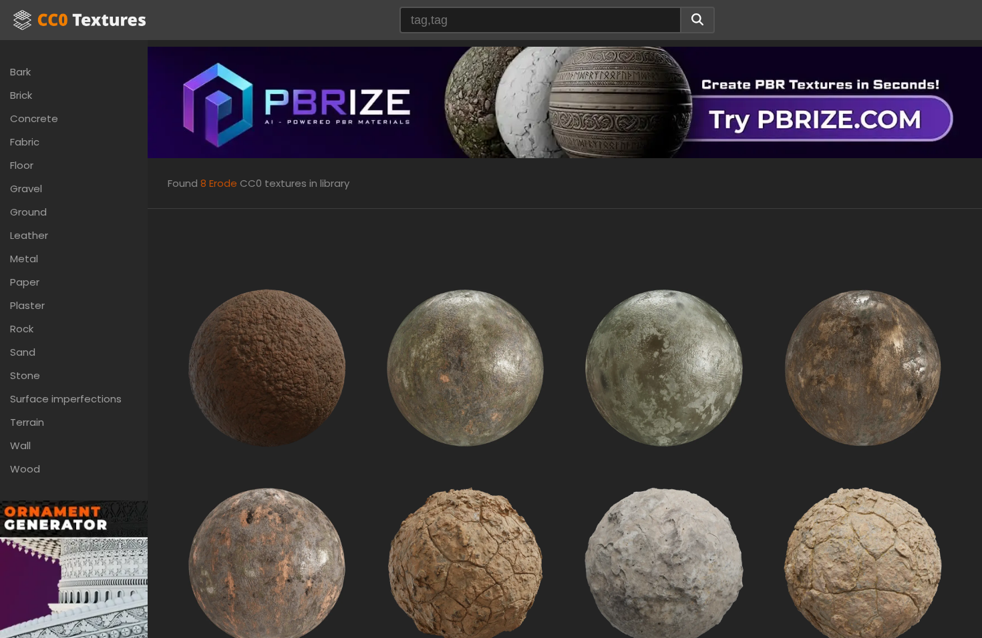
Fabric (24, 142)
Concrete (34, 118)
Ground (28, 212)
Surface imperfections (66, 399)
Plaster (27, 305)
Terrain (27, 422)
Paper (24, 282)
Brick (21, 95)
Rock (21, 329)
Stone (25, 375)
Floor (21, 165)
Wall (20, 445)
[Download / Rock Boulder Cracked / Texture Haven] (465, 566)
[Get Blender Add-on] (74, 610)
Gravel (26, 189)
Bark (20, 72)
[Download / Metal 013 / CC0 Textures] (465, 367)
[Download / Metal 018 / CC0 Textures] (267, 566)
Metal (24, 259)
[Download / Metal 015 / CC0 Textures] (664, 367)
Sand (22, 352)
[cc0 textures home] (79, 20)
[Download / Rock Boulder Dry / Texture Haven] (664, 566)
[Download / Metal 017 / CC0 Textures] (863, 367)
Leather (29, 235)
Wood (25, 469)
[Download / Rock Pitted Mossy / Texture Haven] (863, 566)
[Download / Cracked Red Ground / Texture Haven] (267, 367)
